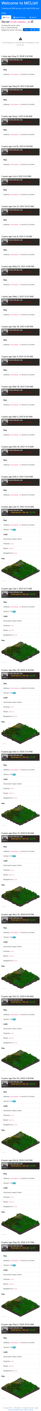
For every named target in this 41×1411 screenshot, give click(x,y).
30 (31, 29)
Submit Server (20, 17)
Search (34, 17)
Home (7, 17)
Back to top (28, 1409)
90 (38, 29)
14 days (26, 29)
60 (34, 29)
